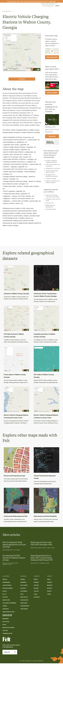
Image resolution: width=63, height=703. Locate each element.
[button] (11, 5)
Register (52, 136)
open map (22, 79)
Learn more (52, 1)
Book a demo (52, 92)
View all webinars (50, 142)
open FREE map (52, 57)
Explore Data (7, 11)
